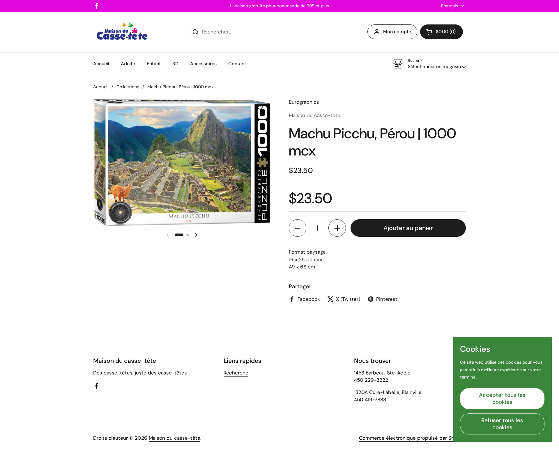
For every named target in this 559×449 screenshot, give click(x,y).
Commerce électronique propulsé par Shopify (412, 438)
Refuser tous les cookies (502, 424)
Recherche (236, 373)
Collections (127, 87)
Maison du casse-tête (174, 438)
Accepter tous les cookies (502, 398)
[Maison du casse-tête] (122, 32)
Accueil (100, 87)
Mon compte (397, 32)
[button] (441, 31)
